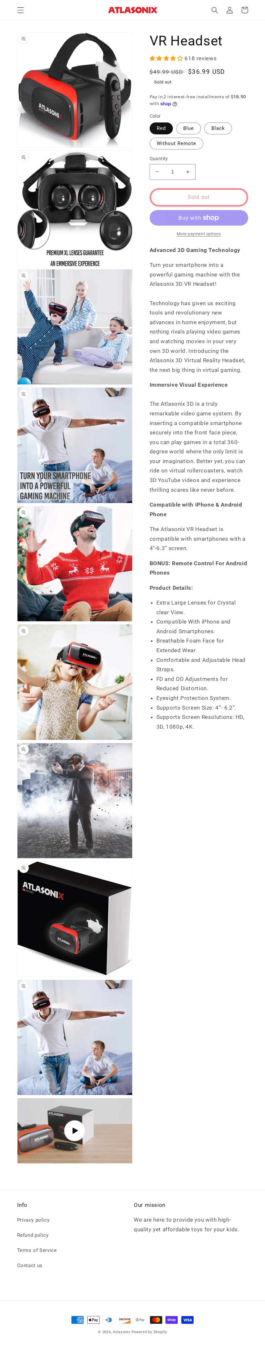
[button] (20, 10)
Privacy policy (33, 1220)
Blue (188, 128)
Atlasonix (121, 1332)
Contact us (30, 1265)
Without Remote (176, 143)
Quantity (159, 158)
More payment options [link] (199, 233)
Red (161, 128)
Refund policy (33, 1235)
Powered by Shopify (149, 1332)
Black (218, 128)
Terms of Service (37, 1250)
